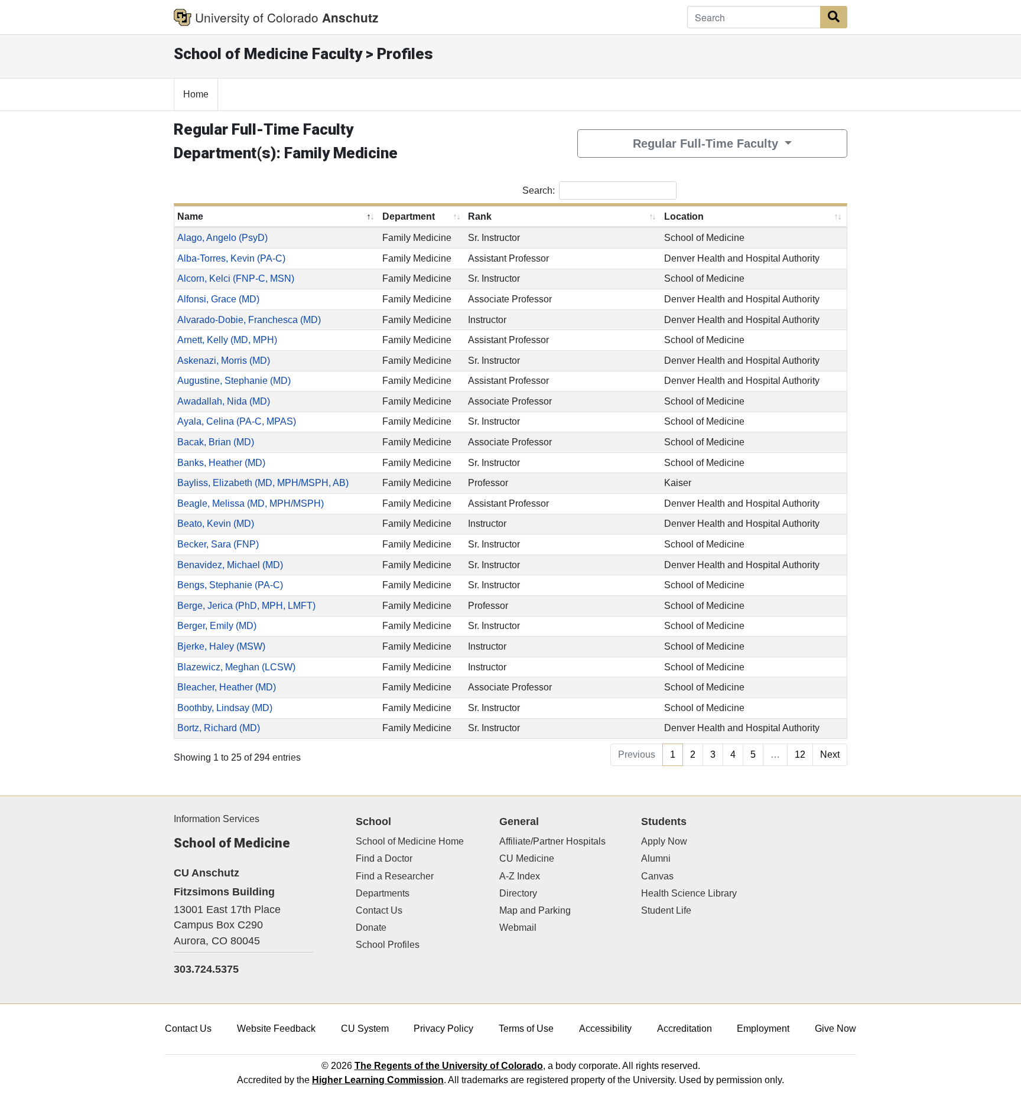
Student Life (666, 910)
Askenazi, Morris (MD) (223, 361)
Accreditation (684, 1028)
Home (196, 94)
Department (408, 216)
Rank (480, 216)
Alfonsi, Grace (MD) (218, 299)
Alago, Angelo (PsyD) (222, 238)
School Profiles (388, 945)
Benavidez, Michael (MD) (230, 565)
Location (684, 216)
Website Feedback (276, 1028)
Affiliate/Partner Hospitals (552, 841)
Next (830, 754)
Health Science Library (689, 893)
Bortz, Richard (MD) (218, 728)
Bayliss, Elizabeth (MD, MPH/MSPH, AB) (263, 483)
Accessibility (605, 1028)
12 (800, 754)
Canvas (657, 876)
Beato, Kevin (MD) (215, 524)
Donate (371, 928)
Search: (538, 190)
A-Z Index (519, 876)
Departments (382, 893)
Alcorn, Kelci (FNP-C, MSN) (235, 278)
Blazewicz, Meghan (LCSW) (236, 667)
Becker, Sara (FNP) (218, 544)
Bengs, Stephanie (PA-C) (230, 585)
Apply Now (664, 841)
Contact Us (379, 910)
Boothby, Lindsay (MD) (224, 708)
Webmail (517, 928)
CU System (365, 1028)
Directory (518, 893)
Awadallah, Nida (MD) (223, 401)
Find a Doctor (384, 858)
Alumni (656, 858)
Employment (763, 1028)
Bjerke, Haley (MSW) (221, 646)
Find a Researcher (395, 876)
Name (190, 216)
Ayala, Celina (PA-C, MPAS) (236, 421)
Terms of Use (526, 1028)
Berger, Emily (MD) (216, 626)
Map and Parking (535, 910)
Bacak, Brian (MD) (215, 442)
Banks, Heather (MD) (221, 463)
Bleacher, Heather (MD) (226, 687)
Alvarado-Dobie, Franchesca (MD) (249, 320)
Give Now (835, 1028)
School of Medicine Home (410, 841)
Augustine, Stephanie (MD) (234, 381)
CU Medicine (526, 858)
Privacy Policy (443, 1028)
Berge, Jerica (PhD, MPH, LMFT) (246, 606)
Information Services (216, 819)
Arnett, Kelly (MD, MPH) (227, 340)
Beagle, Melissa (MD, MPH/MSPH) (250, 503)
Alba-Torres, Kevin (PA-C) (231, 258)
